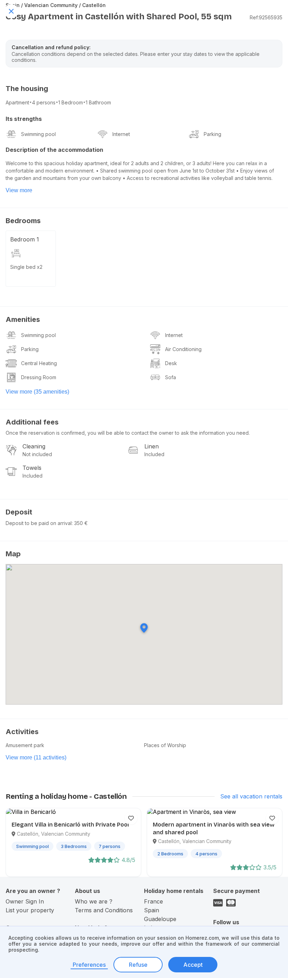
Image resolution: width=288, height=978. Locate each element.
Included (154, 454)
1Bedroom (70, 102)
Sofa (170, 377)
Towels (31, 467)
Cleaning (33, 446)
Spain (151, 910)
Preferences (89, 964)
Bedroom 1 (24, 239)
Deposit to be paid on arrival (39, 523)
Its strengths (24, 118)
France (153, 901)
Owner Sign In (25, 901)
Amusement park (25, 745)
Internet (121, 134)
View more (19, 190)
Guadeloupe (160, 918)
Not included (37, 454)
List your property (30, 910)
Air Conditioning (183, 349)
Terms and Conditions (104, 910)
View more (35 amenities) (37, 392)
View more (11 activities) (36, 757)
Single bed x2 (26, 267)
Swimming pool (38, 134)
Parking (212, 134)
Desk (171, 363)
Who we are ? (93, 901)
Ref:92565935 (266, 17)
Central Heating (39, 363)
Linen (151, 446)
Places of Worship (165, 745)
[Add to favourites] (131, 818)
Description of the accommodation (54, 149)
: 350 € (80, 523)
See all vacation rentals (251, 796)
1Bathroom (98, 102)
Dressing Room (38, 377)
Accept (193, 964)
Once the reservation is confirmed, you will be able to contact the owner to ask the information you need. (128, 433)
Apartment (17, 102)
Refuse (138, 964)
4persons (43, 102)
